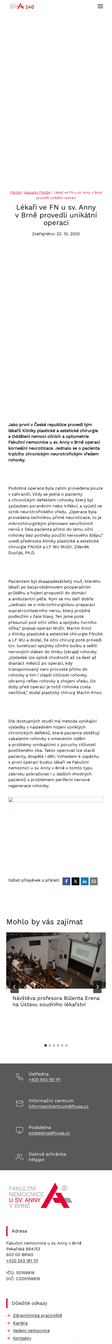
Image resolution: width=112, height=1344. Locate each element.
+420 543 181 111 (44, 1079)
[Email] (94, 881)
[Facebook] (66, 881)
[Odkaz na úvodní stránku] (41, 1197)
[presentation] (56, 960)
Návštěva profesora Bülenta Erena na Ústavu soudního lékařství (56, 1001)
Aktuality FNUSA (37, 192)
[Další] (97, 987)
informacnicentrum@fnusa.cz (59, 1106)
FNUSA (15, 192)
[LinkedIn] (85, 881)
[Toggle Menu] (100, 6)
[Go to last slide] (14, 987)
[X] (75, 881)
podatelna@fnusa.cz (49, 1132)
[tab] (45, 1045)
